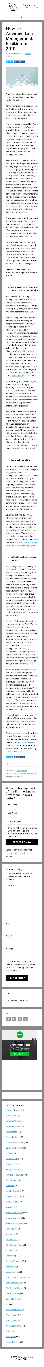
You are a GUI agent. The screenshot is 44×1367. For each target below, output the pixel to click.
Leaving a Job (12, 1228)
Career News (11, 1131)
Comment (11, 885)
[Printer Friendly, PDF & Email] (8, 763)
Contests (10, 1153)
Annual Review (12, 1115)
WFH (8, 1304)
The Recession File (14, 1282)
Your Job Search (13, 1342)
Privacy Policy (22, 1359)
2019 (18, 773)
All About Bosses (13, 1110)
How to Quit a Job (13, 1191)
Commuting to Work (15, 1148)
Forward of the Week (15, 1175)
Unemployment (12, 1299)
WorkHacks (11, 1336)
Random (9, 1255)
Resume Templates (14, 1261)
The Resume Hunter (15, 1288)
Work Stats (10, 1331)
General (9, 1185)
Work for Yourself (14, 1309)
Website (9, 948)
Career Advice (21, 771)
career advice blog (28, 773)
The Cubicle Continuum (16, 1277)
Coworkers (10, 1164)
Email (9, 936)
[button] (22, 17)
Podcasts (10, 1250)
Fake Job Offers (12, 1169)
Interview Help (12, 1202)
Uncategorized (12, 1293)
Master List (11, 1234)
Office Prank (11, 1239)
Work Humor (11, 1315)
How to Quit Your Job (15, 1196)
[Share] (23, 62)
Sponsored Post (13, 1272)
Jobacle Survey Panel (15, 1223)
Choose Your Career (15, 1142)
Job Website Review (14, 1212)
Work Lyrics (11, 1320)
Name (9, 923)
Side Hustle (11, 1266)
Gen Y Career (11, 1180)
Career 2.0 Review (13, 1121)
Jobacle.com (22, 7)
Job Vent (9, 1207)
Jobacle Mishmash (14, 1218)
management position (14, 776)
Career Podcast (12, 1137)
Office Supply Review (15, 1245)
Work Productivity (13, 1326)
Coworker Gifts (12, 1158)
